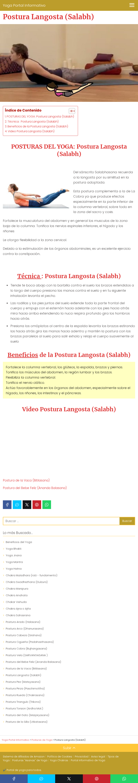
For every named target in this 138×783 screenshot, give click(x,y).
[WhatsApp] (46, 504)
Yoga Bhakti (13, 549)
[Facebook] (7, 504)
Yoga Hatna (14, 569)
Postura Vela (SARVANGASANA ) (27, 655)
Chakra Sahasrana (18, 615)
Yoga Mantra (14, 562)
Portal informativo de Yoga (88, 760)
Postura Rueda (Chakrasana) (25, 695)
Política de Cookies (59, 756)
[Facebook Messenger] (17, 504)
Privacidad (81, 756)
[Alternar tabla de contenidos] (70, 111)
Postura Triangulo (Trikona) (23, 702)
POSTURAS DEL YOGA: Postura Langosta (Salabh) (40, 116)
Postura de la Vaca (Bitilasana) (26, 480)
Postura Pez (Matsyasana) (23, 682)
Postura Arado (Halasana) (23, 622)
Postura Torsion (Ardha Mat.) (24, 708)
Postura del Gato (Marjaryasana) (27, 715)
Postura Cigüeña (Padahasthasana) (30, 642)
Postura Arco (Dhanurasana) (25, 628)
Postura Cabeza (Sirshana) (24, 635)
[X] (27, 504)
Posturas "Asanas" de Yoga (29, 760)
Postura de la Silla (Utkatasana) (26, 722)
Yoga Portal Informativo (24, 5)
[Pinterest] (37, 504)
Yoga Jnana (14, 555)
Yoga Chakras (59, 760)
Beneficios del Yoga (19, 542)
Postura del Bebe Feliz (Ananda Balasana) (35, 488)
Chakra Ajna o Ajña (18, 608)
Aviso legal (98, 756)
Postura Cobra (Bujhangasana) (26, 648)
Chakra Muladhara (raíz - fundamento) (31, 575)
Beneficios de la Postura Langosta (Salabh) (38, 126)
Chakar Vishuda (16, 602)
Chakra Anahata (16, 595)
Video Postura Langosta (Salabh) (31, 131)
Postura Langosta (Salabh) (23, 675)
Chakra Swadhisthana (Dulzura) (27, 582)
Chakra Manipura (17, 588)
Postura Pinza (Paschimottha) (25, 688)
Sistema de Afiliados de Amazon (24, 756)
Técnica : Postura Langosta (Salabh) (33, 121)
